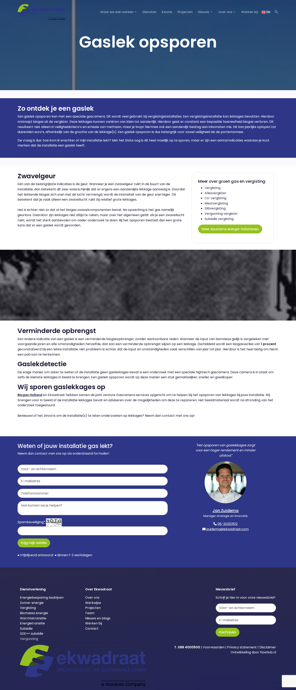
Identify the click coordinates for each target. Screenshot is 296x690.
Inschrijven (227, 632)
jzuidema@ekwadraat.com (227, 529)
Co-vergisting (215, 198)
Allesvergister (215, 193)
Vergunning (29, 638)
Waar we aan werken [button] (117, 12)
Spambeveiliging (31, 522)
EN (268, 12)
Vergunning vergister (221, 213)
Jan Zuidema (225, 510)
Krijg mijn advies (34, 542)
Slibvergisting (215, 208)
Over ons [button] (225, 12)
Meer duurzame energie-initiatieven (230, 229)
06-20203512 (227, 524)
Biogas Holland (30, 395)
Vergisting (212, 188)
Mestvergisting (216, 203)
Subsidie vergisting (219, 219)
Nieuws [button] (203, 12)
